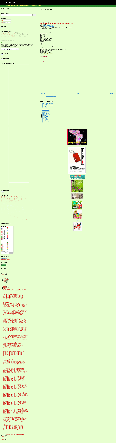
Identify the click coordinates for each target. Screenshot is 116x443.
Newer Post (42, 93)
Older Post (112, 93)
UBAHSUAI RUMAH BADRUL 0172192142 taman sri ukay (13, 379)
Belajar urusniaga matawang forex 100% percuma (12, 343)
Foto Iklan (44, 104)
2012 (3, 435)
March (4, 286)
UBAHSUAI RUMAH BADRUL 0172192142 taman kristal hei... (14, 391)
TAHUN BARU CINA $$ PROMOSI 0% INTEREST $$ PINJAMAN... (15, 310)
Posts (4, 20)
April (4, 285)
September (5, 279)
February (5, 287)
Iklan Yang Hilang (46, 122)
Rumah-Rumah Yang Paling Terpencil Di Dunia (10, 34)
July (4, 281)
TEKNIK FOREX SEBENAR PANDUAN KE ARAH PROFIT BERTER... (15, 301)
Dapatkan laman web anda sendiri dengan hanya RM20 (13, 417)
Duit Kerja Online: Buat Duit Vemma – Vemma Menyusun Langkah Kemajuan (16, 217)
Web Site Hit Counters (5, 259)
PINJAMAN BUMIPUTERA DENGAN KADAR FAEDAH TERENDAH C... (16, 311)
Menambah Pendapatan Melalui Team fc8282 (10, 206)
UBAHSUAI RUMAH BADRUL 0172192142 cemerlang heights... (14, 401)
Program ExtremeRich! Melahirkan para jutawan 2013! (13, 295)
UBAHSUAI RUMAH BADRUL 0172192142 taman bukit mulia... (14, 380)
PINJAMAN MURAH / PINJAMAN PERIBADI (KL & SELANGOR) (14, 293)
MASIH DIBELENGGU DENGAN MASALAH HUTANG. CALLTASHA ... (15, 321)
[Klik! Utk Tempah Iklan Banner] (2, 60)
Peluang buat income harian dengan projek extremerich (13, 317)
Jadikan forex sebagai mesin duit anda (10, 344)
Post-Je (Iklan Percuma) (47, 105)
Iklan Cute (44, 118)
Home (77, 93)
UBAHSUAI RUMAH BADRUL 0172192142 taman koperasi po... (14, 408)
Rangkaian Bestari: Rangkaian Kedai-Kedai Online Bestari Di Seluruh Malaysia (16, 214)
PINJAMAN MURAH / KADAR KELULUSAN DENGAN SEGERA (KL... (15, 339)
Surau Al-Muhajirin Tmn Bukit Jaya (8, 205)
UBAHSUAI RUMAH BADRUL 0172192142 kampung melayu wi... (15, 387)
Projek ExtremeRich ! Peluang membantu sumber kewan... (13, 363)
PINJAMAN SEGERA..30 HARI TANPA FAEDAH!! (12, 307)
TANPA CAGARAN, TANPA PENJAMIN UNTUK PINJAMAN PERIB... (15, 305)
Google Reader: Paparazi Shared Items (8, 208)
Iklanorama (44, 115)
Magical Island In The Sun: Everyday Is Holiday (10, 204)
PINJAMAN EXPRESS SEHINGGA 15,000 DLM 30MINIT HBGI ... (14, 328)
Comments (5, 22)
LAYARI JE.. (5, 338)
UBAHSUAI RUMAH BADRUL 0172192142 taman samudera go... (15, 385)
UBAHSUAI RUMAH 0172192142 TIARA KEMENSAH (13, 412)
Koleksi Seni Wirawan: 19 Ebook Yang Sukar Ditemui (11, 196)
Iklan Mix (44, 117)
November (5, 277)
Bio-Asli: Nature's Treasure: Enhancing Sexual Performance (12, 211)
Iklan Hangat (45, 116)
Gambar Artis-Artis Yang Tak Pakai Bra (8, 36)
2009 (3, 439)
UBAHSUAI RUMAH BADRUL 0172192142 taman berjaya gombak (15, 384)
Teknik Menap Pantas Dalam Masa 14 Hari (9, 197)
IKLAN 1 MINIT (11, 3)
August (4, 280)
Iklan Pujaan (45, 119)
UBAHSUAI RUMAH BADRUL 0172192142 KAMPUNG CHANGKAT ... (16, 410)
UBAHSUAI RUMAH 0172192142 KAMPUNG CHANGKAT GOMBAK (15, 411)
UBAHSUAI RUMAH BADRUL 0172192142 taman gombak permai (15, 393)
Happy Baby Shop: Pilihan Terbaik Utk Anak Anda (10, 201)
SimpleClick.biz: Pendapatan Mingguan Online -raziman (12, 215)
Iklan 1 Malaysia (46, 114)
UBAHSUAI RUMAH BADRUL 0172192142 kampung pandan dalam (15, 372)
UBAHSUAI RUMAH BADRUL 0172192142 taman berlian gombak (15, 396)
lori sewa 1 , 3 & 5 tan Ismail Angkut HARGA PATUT (12, 312)
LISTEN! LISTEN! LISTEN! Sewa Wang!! (10, 294)
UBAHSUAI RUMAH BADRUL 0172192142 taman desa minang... (15, 394)
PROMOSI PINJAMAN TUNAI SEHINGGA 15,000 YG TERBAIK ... (15, 331)
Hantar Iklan (45, 112)
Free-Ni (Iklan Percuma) (47, 103)
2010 (3, 437)
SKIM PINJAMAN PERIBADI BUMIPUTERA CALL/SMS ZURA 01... (15, 327)
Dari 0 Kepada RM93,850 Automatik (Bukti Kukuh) (12, 370)
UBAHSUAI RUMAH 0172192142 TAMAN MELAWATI (13, 416)
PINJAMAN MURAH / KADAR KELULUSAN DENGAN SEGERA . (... (15, 289)
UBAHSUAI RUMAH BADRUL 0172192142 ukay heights (13, 378)
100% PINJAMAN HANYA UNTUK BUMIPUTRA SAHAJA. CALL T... (15, 304)
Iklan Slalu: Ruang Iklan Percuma (7, 203)
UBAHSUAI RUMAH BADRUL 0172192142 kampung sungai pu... (15, 397)
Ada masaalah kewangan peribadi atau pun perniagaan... (13, 309)
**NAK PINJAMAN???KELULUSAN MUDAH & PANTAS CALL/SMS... (15, 335)
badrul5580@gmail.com (48, 25)
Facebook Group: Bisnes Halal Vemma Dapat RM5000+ (12, 216)
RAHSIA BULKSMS (6, 302)
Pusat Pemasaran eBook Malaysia (8, 202)
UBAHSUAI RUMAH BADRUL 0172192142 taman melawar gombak (15, 395)
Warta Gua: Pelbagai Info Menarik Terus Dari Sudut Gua (12, 199)
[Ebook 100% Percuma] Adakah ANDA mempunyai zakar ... (13, 361)
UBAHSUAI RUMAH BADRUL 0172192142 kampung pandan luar (15, 371)
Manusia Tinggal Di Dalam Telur (7, 35)
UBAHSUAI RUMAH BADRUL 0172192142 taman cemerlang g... (15, 403)
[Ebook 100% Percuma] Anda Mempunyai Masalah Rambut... (14, 362)
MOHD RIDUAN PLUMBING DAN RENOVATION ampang (13, 290)
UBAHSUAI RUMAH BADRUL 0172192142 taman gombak (14, 404)
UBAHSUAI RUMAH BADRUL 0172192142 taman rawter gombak (15, 409)
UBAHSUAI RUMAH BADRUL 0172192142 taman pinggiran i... (14, 392)
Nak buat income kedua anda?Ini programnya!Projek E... (13, 347)
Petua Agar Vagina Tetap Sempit (7, 32)
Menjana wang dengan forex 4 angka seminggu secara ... (13, 342)
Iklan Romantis (45, 113)
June (4, 282)
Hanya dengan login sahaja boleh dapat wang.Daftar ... (13, 314)
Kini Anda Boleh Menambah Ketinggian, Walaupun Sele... (13, 313)
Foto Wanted (45, 106)
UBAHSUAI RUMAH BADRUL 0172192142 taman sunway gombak (15, 386)
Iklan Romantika (46, 111)
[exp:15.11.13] (1, 192)
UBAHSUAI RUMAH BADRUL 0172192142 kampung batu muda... (15, 399)
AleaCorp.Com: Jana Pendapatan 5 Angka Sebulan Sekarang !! (13, 198)
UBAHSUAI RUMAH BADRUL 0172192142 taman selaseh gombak (15, 405)
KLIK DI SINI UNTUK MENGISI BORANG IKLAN (10, 10)
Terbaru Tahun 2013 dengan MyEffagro (10, 420)
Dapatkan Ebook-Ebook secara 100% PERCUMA (12, 315)
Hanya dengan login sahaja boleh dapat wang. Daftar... (13, 359)
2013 (3, 274)
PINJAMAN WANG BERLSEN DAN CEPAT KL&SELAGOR (13, 326)
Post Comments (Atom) (51, 96)
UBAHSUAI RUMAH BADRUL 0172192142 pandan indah (13, 375)
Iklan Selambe (45, 110)
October (5, 278)
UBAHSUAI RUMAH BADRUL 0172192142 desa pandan (13, 377)
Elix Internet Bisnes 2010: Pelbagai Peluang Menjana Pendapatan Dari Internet (16, 200)
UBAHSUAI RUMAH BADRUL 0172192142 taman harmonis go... (15, 402)
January (5, 288)
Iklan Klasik (44, 120)
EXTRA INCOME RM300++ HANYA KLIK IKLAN (11, 346)
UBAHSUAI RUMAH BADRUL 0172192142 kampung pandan (14, 376)
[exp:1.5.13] (1, 60)
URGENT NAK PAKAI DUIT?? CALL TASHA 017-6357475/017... (14, 303)
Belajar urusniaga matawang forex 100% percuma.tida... (13, 345)
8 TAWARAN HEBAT (6, 360)
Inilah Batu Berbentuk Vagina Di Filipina (8, 33)
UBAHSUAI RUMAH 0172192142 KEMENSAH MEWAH (13, 413)
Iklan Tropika (45, 109)
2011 (3, 436)
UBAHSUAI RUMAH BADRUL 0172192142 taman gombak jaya (14, 381)
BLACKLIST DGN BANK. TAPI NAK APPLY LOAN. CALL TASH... (14, 320)
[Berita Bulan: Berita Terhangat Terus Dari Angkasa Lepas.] (1, 28)
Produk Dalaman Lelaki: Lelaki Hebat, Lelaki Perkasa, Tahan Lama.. (14, 207)
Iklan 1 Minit (45, 107)
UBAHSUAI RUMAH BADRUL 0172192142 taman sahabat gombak (15, 383)
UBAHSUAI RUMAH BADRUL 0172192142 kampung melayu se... (15, 389)
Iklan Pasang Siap (46, 121)
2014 (3, 273)
